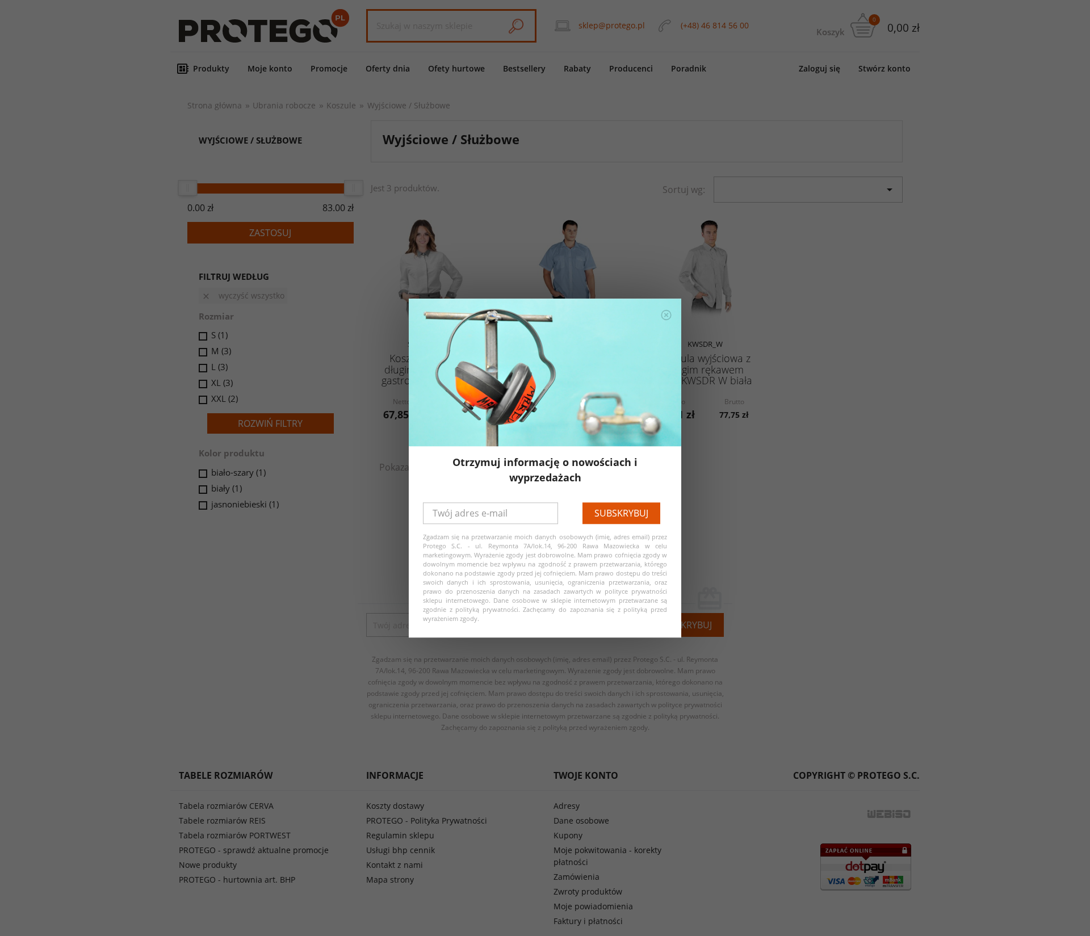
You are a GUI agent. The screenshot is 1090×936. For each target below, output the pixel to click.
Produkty (211, 68)
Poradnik (688, 68)
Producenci (631, 68)
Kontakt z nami (394, 864)
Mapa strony (390, 879)
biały (226, 488)
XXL (224, 398)
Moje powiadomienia (593, 906)
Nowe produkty (208, 864)
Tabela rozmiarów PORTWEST (235, 835)
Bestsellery (524, 68)
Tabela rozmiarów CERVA (226, 805)
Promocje (329, 68)
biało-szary (238, 472)
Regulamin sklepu (400, 835)
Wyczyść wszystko (243, 295)
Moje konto (270, 68)
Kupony (568, 835)
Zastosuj (270, 232)
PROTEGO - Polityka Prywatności (426, 820)
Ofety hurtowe (456, 68)
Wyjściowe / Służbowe (250, 140)
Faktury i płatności (588, 921)
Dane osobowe (581, 820)
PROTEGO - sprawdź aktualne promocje (254, 850)
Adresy (567, 805)
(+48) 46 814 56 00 (715, 25)
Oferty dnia (388, 68)
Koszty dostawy (395, 805)
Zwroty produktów (588, 891)
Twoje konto (586, 775)
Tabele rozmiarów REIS (222, 820)
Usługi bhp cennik (400, 850)
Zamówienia (577, 876)
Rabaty (577, 68)
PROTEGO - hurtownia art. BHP (237, 879)
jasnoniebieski (245, 504)
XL (222, 382)
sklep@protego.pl (611, 25)
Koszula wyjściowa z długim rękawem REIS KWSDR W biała (705, 369)
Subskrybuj (621, 513)
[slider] (187, 188)
